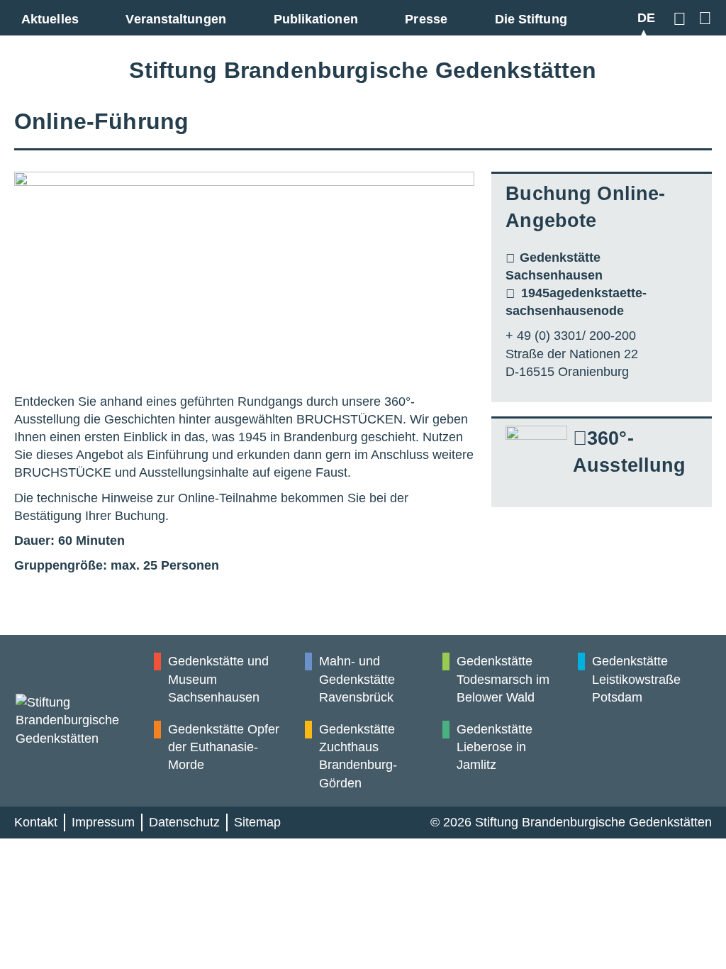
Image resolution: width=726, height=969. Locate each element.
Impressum (103, 822)
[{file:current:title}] (244, 276)
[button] (681, 18)
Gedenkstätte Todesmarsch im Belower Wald (503, 679)
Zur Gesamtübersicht (703, 18)
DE (646, 18)
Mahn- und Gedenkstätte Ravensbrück (357, 679)
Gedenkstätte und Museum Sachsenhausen (218, 679)
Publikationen (316, 19)
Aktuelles (50, 19)
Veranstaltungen (175, 19)
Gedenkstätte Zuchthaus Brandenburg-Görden (358, 756)
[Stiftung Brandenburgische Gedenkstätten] (84, 720)
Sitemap (257, 822)
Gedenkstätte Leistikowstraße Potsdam (636, 679)
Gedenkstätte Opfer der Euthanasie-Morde (223, 747)
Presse (426, 19)
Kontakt (35, 822)
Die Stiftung (531, 19)
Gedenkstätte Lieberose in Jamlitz (494, 747)
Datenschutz (184, 822)
